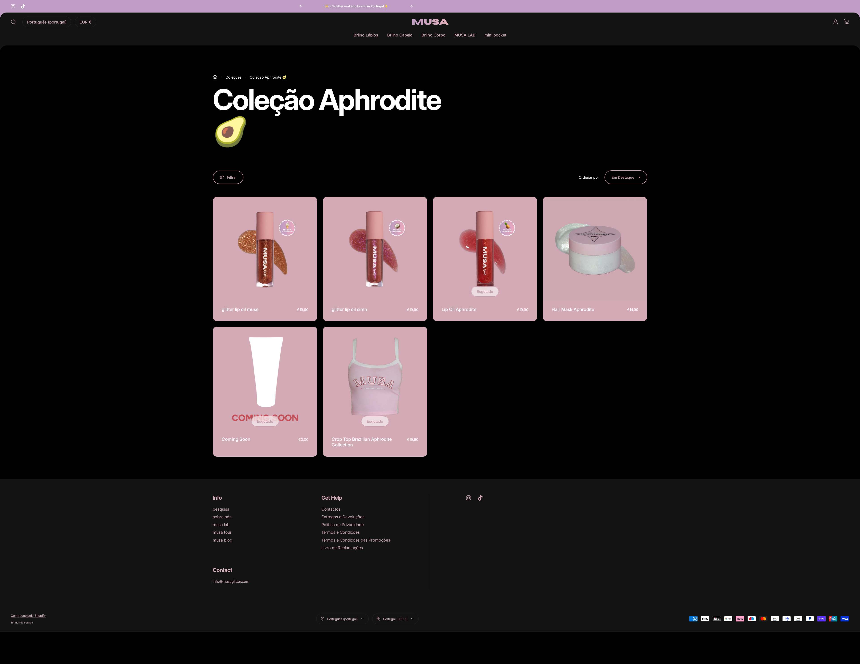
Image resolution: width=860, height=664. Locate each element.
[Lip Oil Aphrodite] (485, 249)
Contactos (331, 509)
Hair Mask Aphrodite (573, 309)
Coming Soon (236, 439)
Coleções (233, 77)
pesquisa (221, 509)
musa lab (221, 524)
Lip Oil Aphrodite (459, 309)
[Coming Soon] (265, 379)
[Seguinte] (411, 6)
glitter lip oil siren (349, 309)
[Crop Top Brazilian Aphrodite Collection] (375, 379)
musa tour (222, 532)
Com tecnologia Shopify (28, 615)
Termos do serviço (22, 622)
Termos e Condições (340, 532)
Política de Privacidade (342, 524)
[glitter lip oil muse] (265, 249)
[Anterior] (301, 6)
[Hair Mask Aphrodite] (595, 249)
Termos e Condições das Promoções (355, 540)
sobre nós (222, 516)
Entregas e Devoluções (342, 516)
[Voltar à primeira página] (215, 77)
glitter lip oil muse (240, 309)
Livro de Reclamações (342, 547)
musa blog (222, 540)
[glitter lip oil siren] (375, 249)
